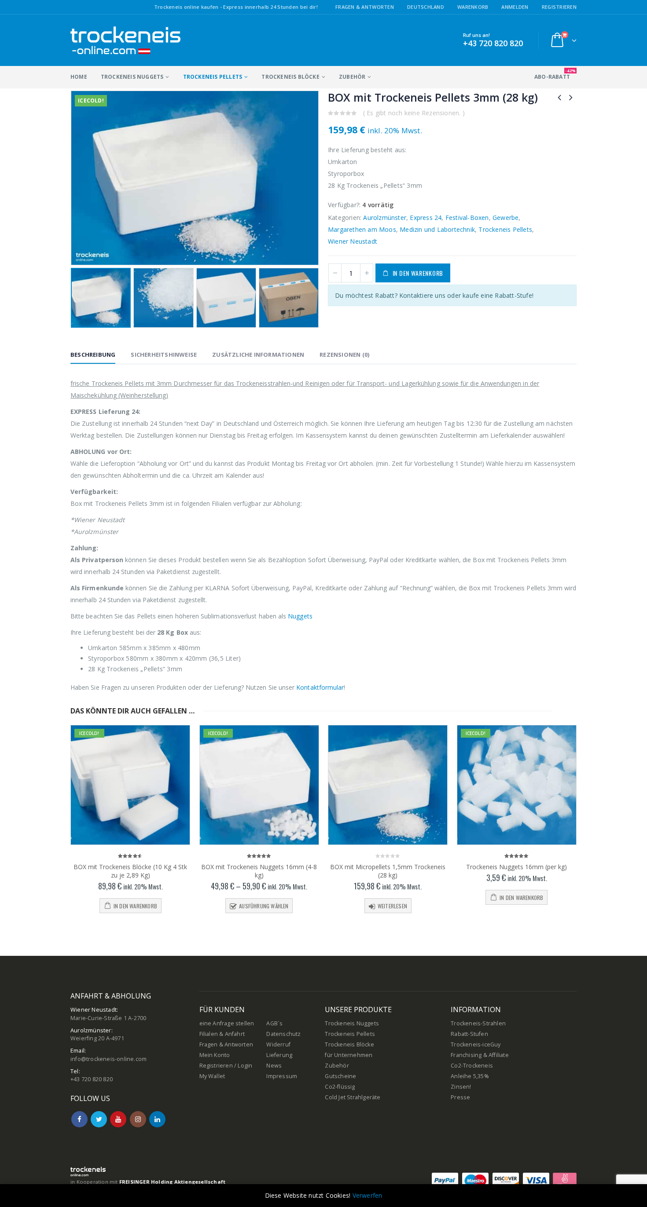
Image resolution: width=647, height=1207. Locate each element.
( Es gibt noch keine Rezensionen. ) (414, 113)
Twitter (99, 1119)
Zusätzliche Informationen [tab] (258, 354)
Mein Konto (214, 1055)
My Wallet (212, 1076)
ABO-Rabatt (555, 74)
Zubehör (352, 76)
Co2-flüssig (340, 1086)
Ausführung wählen (263, 906)
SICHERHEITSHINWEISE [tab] (164, 354)
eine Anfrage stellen (226, 1023)
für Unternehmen (348, 1055)
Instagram (138, 1119)
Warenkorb (472, 7)
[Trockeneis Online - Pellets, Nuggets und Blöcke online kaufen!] (125, 40)
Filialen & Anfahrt (222, 1034)
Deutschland (425, 7)
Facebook (79, 1119)
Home (78, 76)
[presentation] (77, 177)
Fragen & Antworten (364, 7)
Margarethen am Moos (362, 229)
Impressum (281, 1076)
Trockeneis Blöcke (290, 76)
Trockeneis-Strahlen (478, 1023)
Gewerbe (505, 217)
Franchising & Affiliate (480, 1055)
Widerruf (278, 1044)
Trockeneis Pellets (213, 76)
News (274, 1065)
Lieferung (279, 1055)
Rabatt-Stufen (469, 1034)
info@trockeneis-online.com (108, 1059)
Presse (460, 1097)
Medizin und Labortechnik (437, 229)
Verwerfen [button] (367, 1195)
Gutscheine (340, 1076)
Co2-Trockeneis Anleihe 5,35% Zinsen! (472, 1076)
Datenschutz (283, 1034)
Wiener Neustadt (352, 241)
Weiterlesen (392, 906)
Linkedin (157, 1119)
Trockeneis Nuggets (132, 76)
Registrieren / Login (226, 1065)
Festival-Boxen (467, 217)
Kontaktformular (320, 687)
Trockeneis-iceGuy (475, 1044)
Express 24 (425, 217)
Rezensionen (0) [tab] (344, 354)
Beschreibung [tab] (92, 354)
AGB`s (274, 1023)
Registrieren (559, 7)
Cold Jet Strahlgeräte (352, 1097)
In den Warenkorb (418, 273)
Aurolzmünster (384, 217)
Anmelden (514, 7)
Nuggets (300, 616)
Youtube (118, 1119)
